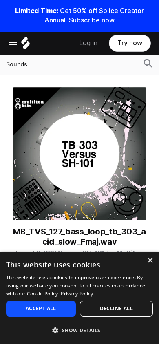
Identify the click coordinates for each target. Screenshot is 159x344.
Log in (88, 43)
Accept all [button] (41, 308)
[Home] (25, 45)
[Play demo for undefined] (79, 153)
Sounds (16, 64)
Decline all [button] (116, 308)
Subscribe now (92, 20)
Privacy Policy (77, 293)
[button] (79, 330)
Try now (129, 43)
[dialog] (79, 298)
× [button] (150, 261)
